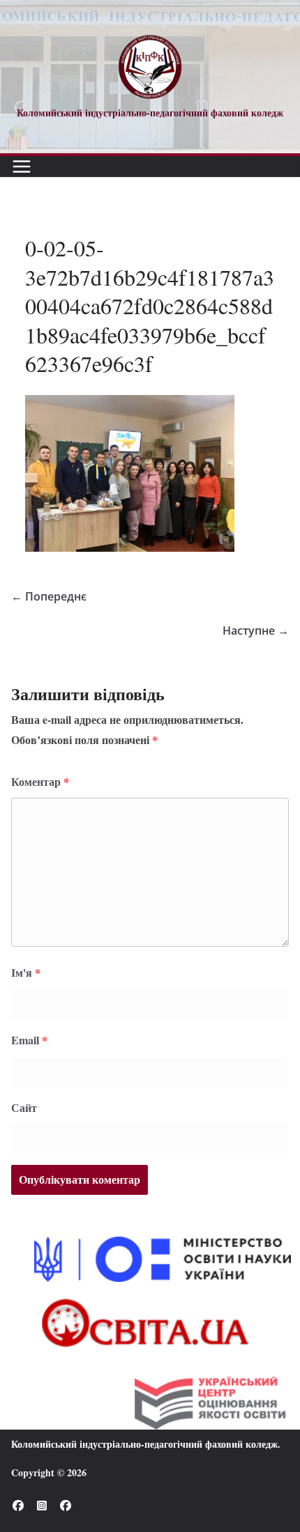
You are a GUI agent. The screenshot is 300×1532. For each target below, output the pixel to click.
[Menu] (21, 166)
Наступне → (256, 630)
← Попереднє (49, 596)
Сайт (24, 1107)
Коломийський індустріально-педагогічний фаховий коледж (144, 1444)
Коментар (40, 781)
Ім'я (25, 972)
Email (29, 1040)
